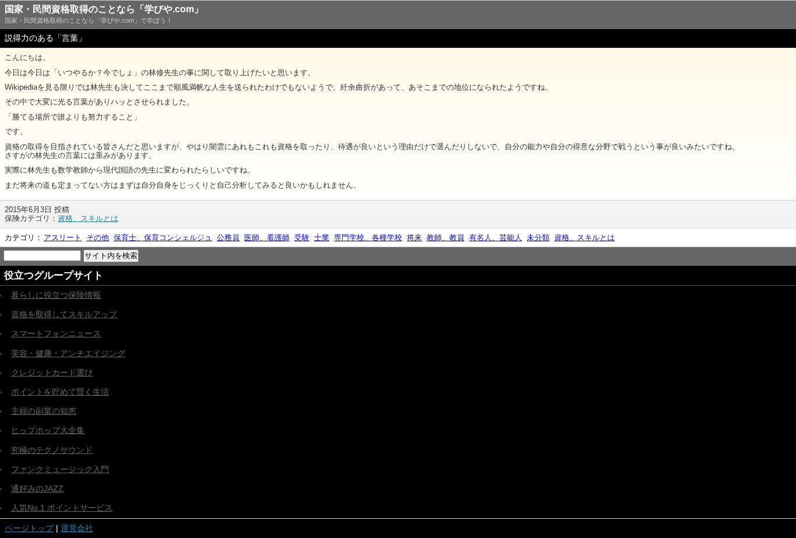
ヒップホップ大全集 (47, 430)
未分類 (538, 237)
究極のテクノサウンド (52, 450)
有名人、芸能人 (495, 237)
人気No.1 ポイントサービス (61, 507)
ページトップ (29, 528)
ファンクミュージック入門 (60, 469)
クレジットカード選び (52, 372)
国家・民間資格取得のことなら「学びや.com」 (104, 9)
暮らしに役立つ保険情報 (56, 295)
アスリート (63, 237)
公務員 (228, 237)
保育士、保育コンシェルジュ (163, 237)
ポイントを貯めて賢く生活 (60, 391)
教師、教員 (445, 237)
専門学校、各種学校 (368, 237)
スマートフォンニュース (56, 333)
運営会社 (77, 528)
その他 (97, 237)
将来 (414, 237)
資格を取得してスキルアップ (64, 314)
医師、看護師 (267, 237)
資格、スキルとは (88, 218)
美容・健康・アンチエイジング (68, 353)
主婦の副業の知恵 (43, 411)
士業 (321, 237)
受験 (301, 237)
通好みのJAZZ (37, 488)
